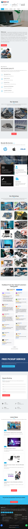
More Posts (14, 490)
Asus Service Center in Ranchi (10, 448)
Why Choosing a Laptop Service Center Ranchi (13, 432)
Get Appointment (6, 395)
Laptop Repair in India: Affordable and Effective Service (13, 482)
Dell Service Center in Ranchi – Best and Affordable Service (14, 465)
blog (5, 430)
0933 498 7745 (23, 4)
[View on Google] (16, 293)
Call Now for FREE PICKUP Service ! (8, 366)
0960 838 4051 (23, 5)
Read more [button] (3, 321)
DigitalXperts (17, 527)
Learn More (4, 45)
